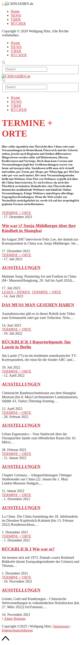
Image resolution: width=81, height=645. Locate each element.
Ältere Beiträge (14, 619)
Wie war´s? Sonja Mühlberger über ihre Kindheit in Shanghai (39, 228)
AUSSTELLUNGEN (21, 267)
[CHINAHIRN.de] (16, 76)
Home (15, 11)
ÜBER (16, 19)
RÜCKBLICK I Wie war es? (28, 549)
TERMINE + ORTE (16, 213)
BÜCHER (18, 23)
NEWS (16, 15)
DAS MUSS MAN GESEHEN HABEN (38, 305)
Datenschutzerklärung (17, 630)
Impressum (61, 626)
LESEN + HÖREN (16, 292)
